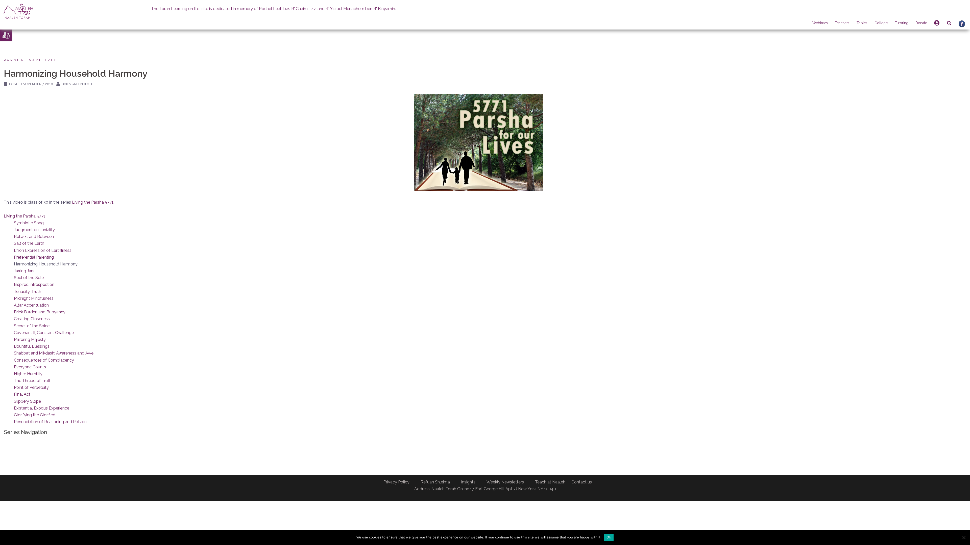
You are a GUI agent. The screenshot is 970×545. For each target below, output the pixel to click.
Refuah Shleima (435, 482)
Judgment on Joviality (34, 229)
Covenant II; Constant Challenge (44, 332)
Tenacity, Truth (27, 291)
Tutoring (901, 23)
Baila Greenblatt (77, 84)
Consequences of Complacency (44, 360)
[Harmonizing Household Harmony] (478, 142)
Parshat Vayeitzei (30, 60)
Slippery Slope (27, 401)
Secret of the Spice (32, 325)
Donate (921, 23)
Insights (468, 482)
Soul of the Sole (29, 277)
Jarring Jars (24, 270)
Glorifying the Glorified (34, 415)
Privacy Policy (396, 482)
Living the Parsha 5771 (92, 202)
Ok (609, 537)
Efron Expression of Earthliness (42, 250)
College (881, 23)
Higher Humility (28, 373)
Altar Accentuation (31, 305)
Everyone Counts (30, 367)
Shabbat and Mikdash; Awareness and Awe (53, 353)
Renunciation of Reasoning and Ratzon (50, 421)
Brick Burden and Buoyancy (39, 312)
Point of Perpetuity (31, 387)
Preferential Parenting (34, 257)
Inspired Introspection (34, 284)
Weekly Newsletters (505, 482)
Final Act (22, 394)
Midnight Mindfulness (34, 298)
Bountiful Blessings (32, 346)
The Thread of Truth (33, 380)
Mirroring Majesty (30, 339)
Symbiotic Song (29, 223)
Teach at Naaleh (550, 482)
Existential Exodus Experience (41, 408)
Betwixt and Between (34, 236)
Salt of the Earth (29, 243)
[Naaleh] (18, 11)
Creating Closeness (32, 318)
